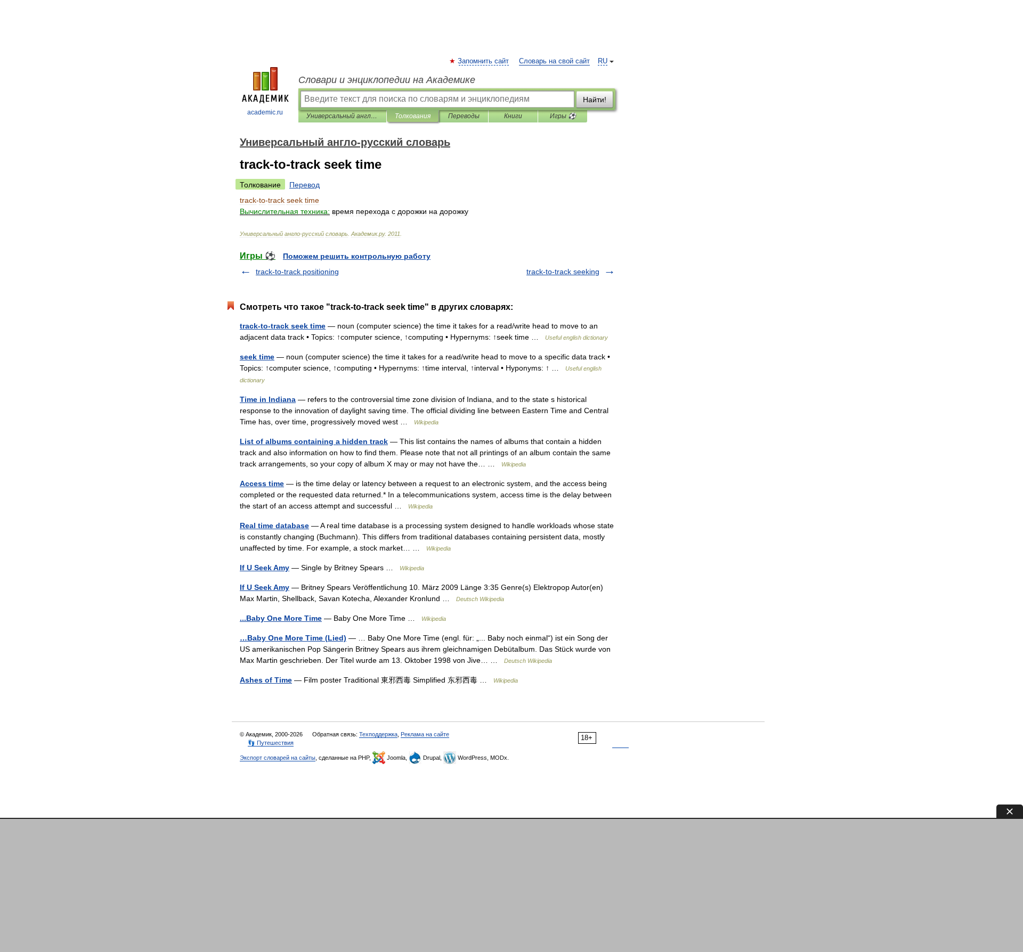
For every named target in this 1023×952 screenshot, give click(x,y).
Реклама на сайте (425, 734)
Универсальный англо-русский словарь (342, 116)
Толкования (413, 116)
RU (602, 61)
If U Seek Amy (264, 567)
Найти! (594, 99)
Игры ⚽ (563, 116)
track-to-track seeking (562, 271)
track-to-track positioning (297, 271)
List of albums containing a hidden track (314, 441)
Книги (513, 116)
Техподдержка (378, 734)
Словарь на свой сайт (554, 61)
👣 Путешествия (271, 743)
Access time (262, 483)
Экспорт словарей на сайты (277, 757)
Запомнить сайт (484, 61)
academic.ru (265, 112)
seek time (257, 356)
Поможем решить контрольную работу (357, 256)
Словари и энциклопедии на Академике (386, 80)
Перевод (304, 184)
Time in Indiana (268, 399)
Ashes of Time (266, 680)
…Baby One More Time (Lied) (293, 638)
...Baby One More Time (281, 618)
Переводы (464, 116)
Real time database (274, 525)
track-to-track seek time (283, 326)
